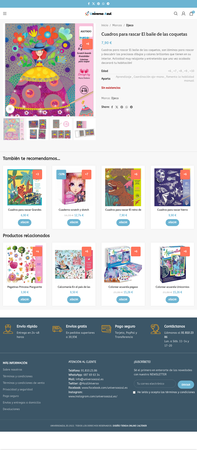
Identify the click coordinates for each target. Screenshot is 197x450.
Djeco (129, 25)
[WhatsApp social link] (103, 4)
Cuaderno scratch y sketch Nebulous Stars (74, 211)
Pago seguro (11, 396)
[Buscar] (176, 13)
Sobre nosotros (12, 369)
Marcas (117, 25)
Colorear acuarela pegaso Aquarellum (123, 288)
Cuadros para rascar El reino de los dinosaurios (123, 211)
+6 (169, 71)
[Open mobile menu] (5, 13)
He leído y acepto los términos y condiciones (166, 392)
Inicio (104, 25)
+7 (174, 71)
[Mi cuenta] (183, 13)
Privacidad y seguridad (18, 389)
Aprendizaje (123, 77)
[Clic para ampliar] (10, 109)
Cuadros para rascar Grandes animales (24, 211)
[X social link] (93, 4)
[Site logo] (98, 13)
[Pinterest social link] (98, 4)
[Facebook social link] (88, 4)
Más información (15, 363)
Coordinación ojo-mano (149, 77)
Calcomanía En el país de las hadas (74, 288)
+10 (191, 71)
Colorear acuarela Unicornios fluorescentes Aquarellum (172, 288)
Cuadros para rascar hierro (172, 209)
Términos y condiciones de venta (24, 383)
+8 (180, 71)
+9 (185, 71)
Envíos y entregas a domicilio (22, 402)
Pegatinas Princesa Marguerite (24, 287)
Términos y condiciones (18, 376)
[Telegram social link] (108, 4)
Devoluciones (11, 409)
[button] (24, 222)
